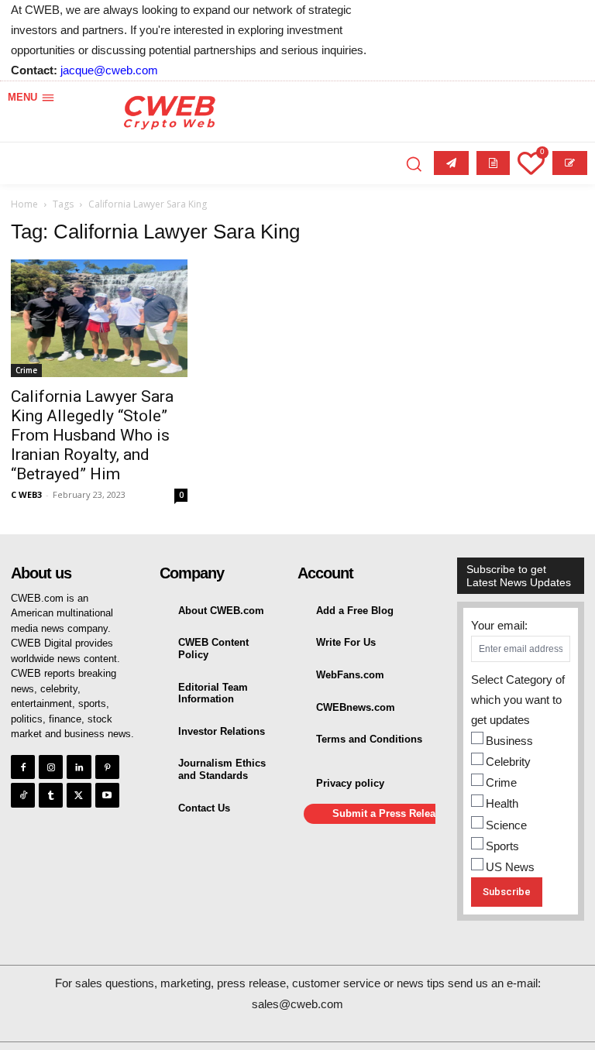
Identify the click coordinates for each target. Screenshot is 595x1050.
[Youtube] (107, 795)
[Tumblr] (51, 795)
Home (24, 204)
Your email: (499, 625)
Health (502, 803)
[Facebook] (23, 767)
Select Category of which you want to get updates (518, 699)
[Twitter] (79, 795)
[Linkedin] (79, 767)
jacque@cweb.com (109, 70)
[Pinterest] (107, 767)
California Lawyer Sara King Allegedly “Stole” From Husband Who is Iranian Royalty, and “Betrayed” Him (92, 435)
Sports (502, 846)
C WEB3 (26, 494)
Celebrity (508, 761)
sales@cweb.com (297, 1004)
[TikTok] (23, 795)
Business (509, 740)
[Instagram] (51, 767)
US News (510, 866)
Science (506, 825)
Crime (26, 370)
